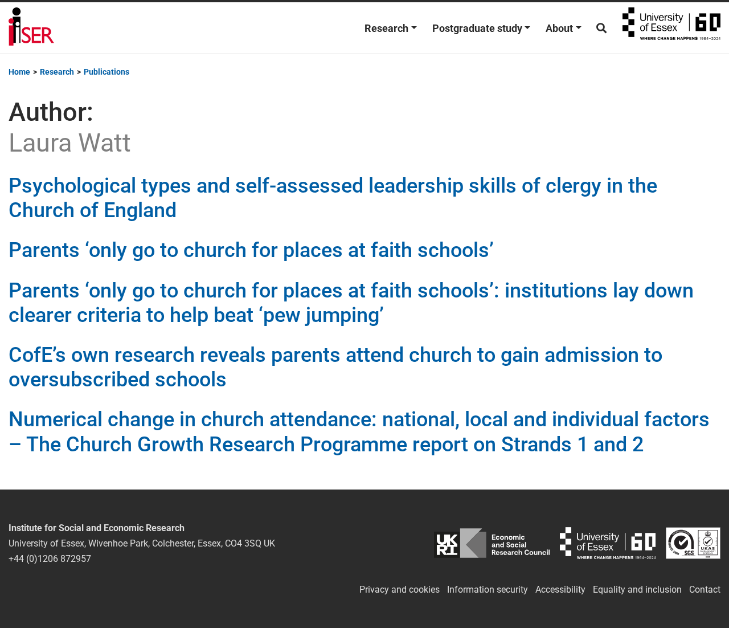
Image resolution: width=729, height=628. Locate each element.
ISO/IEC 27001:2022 (693, 543)
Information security (487, 589)
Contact (704, 589)
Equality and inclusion (637, 589)
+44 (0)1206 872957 (50, 558)
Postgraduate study (477, 28)
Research (386, 28)
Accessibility (560, 589)
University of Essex (671, 27)
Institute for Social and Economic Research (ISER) (31, 27)
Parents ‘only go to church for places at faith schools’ (251, 250)
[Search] (601, 28)
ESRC (492, 543)
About (559, 28)
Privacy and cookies (399, 589)
